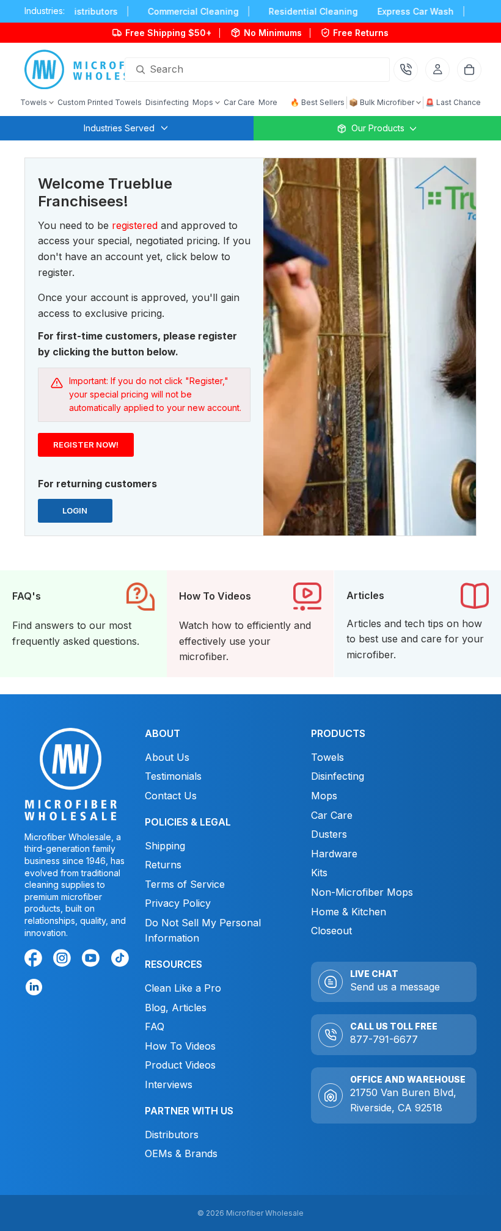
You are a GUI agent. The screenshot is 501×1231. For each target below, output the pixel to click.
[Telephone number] (405, 69)
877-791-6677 (384, 1039)
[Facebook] (35, 960)
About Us (167, 756)
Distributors (172, 1134)
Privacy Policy (178, 903)
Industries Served (119, 128)
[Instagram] (64, 960)
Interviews (168, 1084)
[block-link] (83, 623)
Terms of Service (185, 883)
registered (135, 225)
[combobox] (242, 69)
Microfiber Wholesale (265, 1213)
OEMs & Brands (181, 1153)
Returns (163, 865)
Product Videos (180, 1065)
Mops (324, 796)
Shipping (165, 845)
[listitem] (268, 102)
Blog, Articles (176, 1007)
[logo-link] (93, 69)
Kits (319, 872)
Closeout (331, 930)
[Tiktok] (122, 960)
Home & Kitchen (348, 911)
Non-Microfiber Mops (362, 892)
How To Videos (180, 1046)
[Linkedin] (33, 986)
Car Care (332, 814)
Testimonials (173, 776)
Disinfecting (337, 776)
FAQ (154, 1026)
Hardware (334, 853)
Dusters (329, 834)
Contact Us (171, 796)
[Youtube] (93, 960)
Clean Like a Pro (183, 988)
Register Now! (85, 448)
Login (77, 514)
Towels (327, 756)
